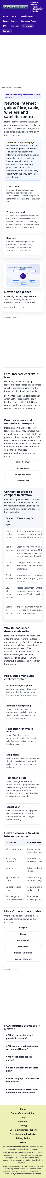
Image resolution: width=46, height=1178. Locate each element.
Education (15, 26)
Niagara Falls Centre (23, 953)
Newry (23, 934)
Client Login (27, 26)
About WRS (23, 1121)
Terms (23, 1142)
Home (5, 16)
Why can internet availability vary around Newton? (22, 1048)
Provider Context (10, 21)
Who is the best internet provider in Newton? (19, 1037)
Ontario (15, 16)
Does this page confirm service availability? (22, 1080)
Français (6, 31)
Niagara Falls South (23, 959)
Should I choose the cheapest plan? (22, 1069)
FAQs (5, 26)
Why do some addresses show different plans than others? (22, 1091)
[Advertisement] (23, 59)
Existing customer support (23, 1129)
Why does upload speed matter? (19, 1058)
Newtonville (23, 946)
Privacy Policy (23, 1138)
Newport (23, 927)
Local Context (27, 16)
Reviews (23, 1125)
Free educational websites (23, 1134)
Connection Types (28, 21)
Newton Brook (23, 940)
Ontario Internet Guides (23, 1113)
